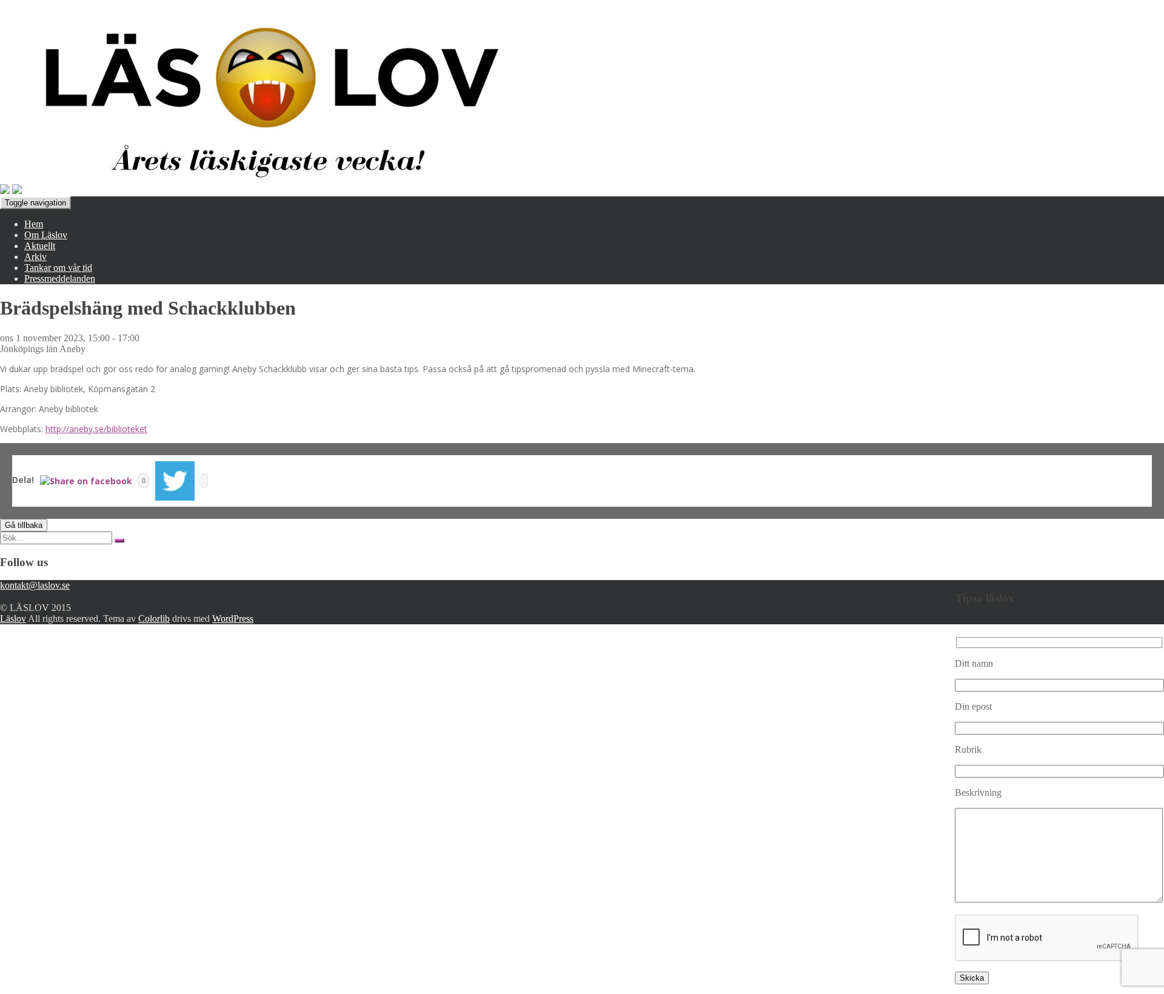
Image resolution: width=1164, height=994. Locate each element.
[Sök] (119, 540)
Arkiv (35, 257)
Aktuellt (39, 246)
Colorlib (154, 618)
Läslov (13, 618)
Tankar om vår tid (58, 267)
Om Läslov (45, 235)
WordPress (232, 618)
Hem (33, 224)
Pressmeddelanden (59, 278)
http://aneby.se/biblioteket (96, 429)
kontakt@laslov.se (35, 585)
